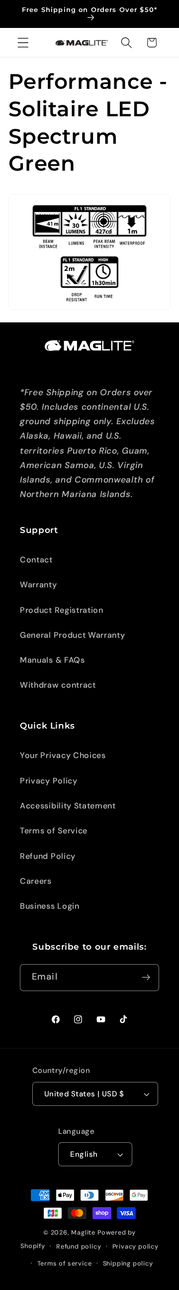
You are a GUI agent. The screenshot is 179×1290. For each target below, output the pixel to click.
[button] (23, 42)
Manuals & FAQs (52, 660)
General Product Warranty (72, 635)
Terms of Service (54, 830)
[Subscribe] (146, 977)
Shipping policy (128, 1263)
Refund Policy (48, 856)
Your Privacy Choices (63, 755)
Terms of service (64, 1263)
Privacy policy (135, 1246)
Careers (36, 881)
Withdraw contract (58, 685)
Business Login (50, 906)
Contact (36, 559)
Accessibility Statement (68, 805)
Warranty (38, 584)
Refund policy (78, 1246)
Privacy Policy (49, 780)
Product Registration (61, 610)
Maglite (83, 1232)
